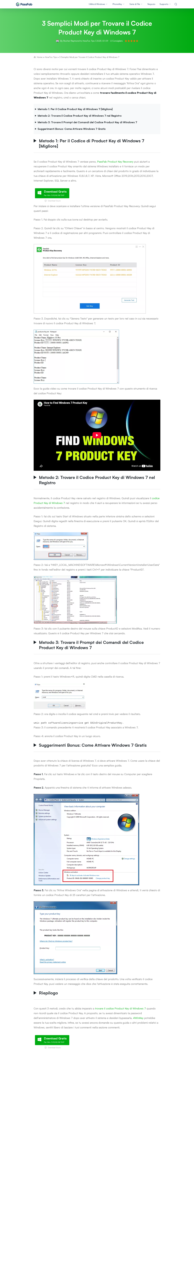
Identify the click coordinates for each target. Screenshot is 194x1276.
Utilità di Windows (97, 4)
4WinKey (138, 1018)
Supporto (164, 4)
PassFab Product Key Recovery (115, 161)
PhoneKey (117, 4)
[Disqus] (97, 1089)
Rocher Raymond (71, 40)
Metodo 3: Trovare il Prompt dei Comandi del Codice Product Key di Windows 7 (87, 122)
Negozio (151, 4)
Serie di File (134, 4)
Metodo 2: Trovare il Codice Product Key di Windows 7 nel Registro (80, 115)
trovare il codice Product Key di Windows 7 (120, 1008)
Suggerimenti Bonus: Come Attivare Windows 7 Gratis (72, 128)
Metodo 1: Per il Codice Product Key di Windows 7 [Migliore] (75, 109)
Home (39, 57)
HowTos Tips (89, 40)
